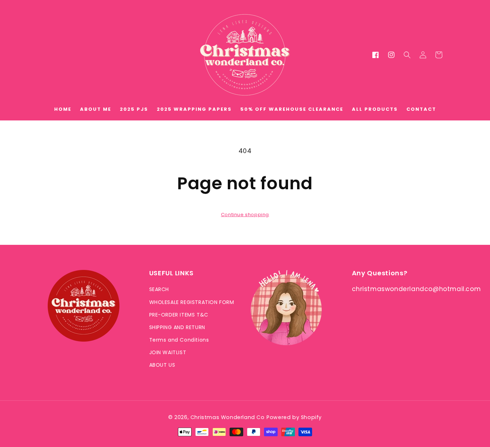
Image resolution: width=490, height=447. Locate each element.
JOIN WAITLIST (168, 352)
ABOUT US (162, 364)
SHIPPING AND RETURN (177, 327)
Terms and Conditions (179, 339)
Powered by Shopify (294, 417)
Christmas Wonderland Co (227, 417)
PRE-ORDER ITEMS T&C (178, 314)
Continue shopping (245, 214)
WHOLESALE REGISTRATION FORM (191, 302)
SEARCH (159, 289)
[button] (407, 55)
